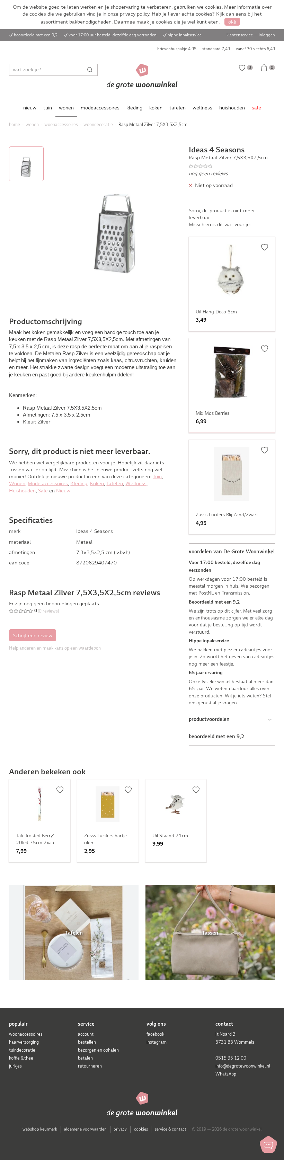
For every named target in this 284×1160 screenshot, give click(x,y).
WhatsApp (225, 1074)
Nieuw (63, 491)
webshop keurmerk (40, 1129)
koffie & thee (21, 1058)
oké (232, 22)
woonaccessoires (26, 1034)
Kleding (78, 483)
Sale (43, 491)
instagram (157, 1042)
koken (155, 108)
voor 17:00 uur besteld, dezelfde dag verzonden (113, 35)
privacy (120, 1129)
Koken (97, 483)
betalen (85, 1058)
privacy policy (134, 14)
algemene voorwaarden (85, 1129)
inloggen (267, 35)
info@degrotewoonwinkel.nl (242, 1066)
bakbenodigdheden (90, 22)
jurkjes (15, 1066)
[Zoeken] (92, 70)
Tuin (157, 476)
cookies (141, 1129)
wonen (66, 108)
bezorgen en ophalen (98, 1050)
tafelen (177, 108)
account (86, 1034)
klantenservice (240, 35)
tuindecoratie (22, 1050)
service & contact (170, 1129)
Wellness (136, 483)
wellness (202, 108)
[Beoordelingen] (232, 166)
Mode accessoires (48, 483)
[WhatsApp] (268, 1144)
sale (256, 108)
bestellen (87, 1042)
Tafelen (114, 483)
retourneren (90, 1066)
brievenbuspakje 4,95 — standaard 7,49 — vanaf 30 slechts (216, 48)
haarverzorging (24, 1042)
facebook (155, 1034)
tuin (47, 108)
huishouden (232, 108)
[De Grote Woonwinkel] (142, 76)
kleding (134, 108)
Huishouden (22, 491)
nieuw (29, 108)
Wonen (17, 483)
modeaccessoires (100, 108)
